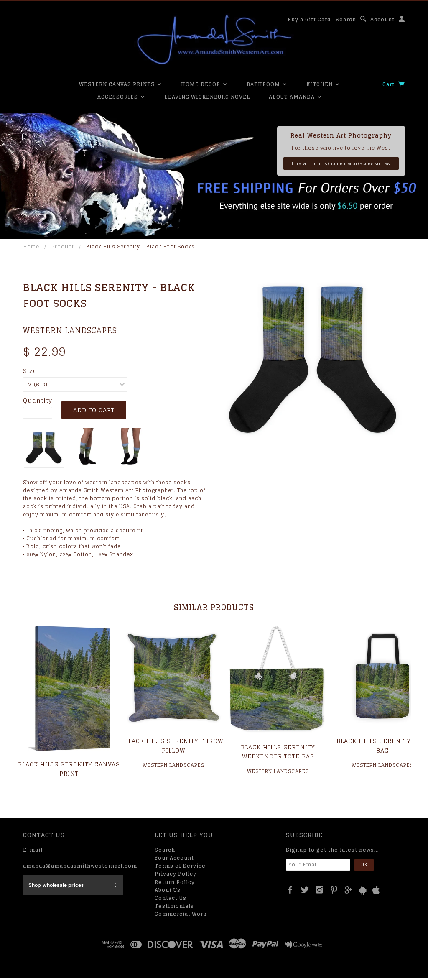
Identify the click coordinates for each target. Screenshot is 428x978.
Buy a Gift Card (309, 19)
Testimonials (174, 905)
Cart (389, 84)
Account (382, 19)
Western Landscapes (70, 330)
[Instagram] (319, 890)
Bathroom (264, 84)
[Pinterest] (334, 890)
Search (346, 19)
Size (30, 370)
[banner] (214, 40)
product (62, 246)
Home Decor (201, 84)
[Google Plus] (348, 890)
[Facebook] (290, 890)
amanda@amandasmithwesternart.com (80, 865)
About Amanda (292, 96)
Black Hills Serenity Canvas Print (69, 769)
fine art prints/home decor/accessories (341, 163)
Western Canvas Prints (117, 84)
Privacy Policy (175, 873)
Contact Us (170, 898)
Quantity (37, 400)
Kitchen (320, 84)
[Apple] (376, 890)
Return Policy (175, 882)
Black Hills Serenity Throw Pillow (173, 745)
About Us (168, 890)
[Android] (363, 890)
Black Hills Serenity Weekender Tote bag (278, 751)
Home (31, 246)
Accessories (118, 96)
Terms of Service (180, 865)
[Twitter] (305, 890)
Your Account (174, 857)
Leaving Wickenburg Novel (207, 96)
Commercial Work (181, 913)
